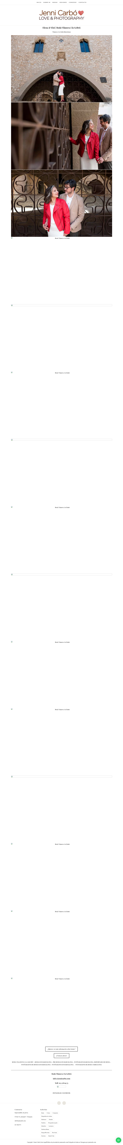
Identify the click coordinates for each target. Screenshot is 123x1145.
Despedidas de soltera (46, 1116)
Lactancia (51, 1126)
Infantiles (43, 1126)
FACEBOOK (66, 1093)
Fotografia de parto (52, 1123)
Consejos (73, 2)
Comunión (55, 1113)
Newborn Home (45, 1129)
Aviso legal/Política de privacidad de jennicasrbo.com (54, 1142)
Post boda (54, 1132)
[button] (118, 1140)
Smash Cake (51, 1136)
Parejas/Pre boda (45, 1132)
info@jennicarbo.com (61, 1078)
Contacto (82, 2)
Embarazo (43, 1119)
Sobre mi (46, 2)
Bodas (55, 2)
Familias (43, 1123)
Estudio (51, 1119)
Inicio (39, 2)
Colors (48, 1113)
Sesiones (63, 2)
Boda (42, 1113)
